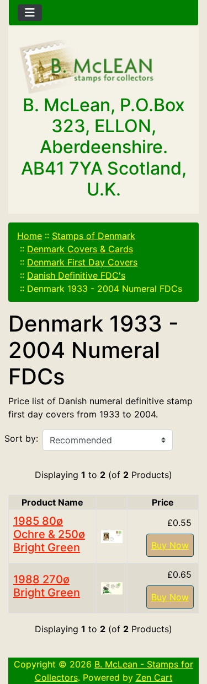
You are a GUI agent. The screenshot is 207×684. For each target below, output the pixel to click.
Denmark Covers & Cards (80, 248)
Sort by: (21, 438)
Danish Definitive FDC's (76, 275)
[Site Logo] (103, 67)
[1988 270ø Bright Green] (112, 587)
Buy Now (170, 545)
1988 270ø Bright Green (46, 586)
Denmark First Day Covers (82, 262)
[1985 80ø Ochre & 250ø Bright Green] (112, 535)
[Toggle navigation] (30, 12)
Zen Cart (154, 677)
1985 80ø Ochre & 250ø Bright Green (49, 534)
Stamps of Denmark (93, 235)
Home (29, 235)
